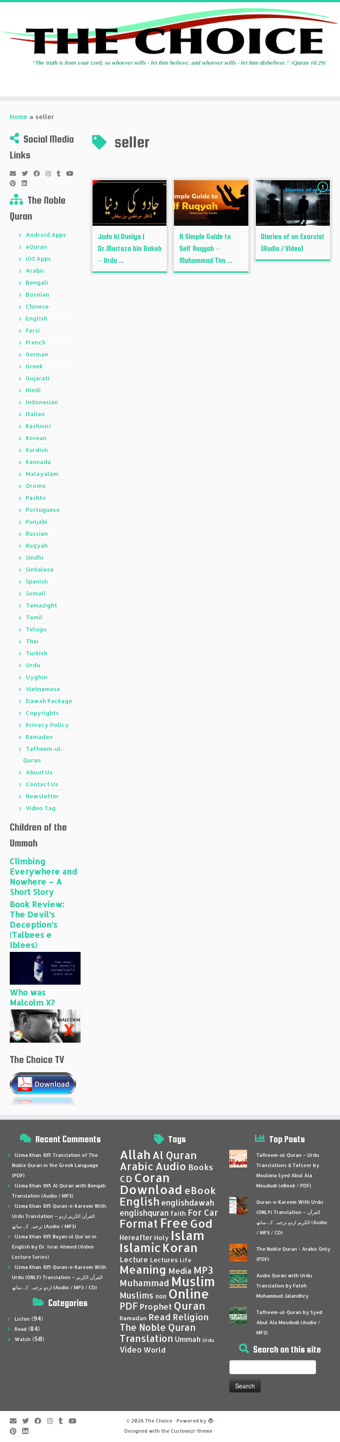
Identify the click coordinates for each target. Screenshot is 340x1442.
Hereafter (136, 1237)
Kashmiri (38, 425)
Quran (189, 1305)
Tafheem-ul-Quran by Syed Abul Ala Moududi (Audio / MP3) (289, 1322)
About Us (39, 772)
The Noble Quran (158, 1327)
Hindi (33, 390)
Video (131, 1349)
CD (126, 1178)
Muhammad (144, 1282)
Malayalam (42, 473)
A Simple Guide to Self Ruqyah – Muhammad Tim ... (205, 248)
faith (178, 1213)
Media (180, 1271)
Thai (32, 641)
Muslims (137, 1295)
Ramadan (39, 736)
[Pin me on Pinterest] (16, 183)
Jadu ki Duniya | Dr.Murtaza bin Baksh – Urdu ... (130, 248)
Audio (170, 1166)
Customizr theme (191, 1431)
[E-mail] (16, 173)
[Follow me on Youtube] (72, 173)
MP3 (203, 1270)
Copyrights (42, 712)
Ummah (188, 1339)
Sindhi (34, 557)
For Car (203, 1212)
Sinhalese (40, 569)
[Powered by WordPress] (211, 1419)
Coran (152, 1177)
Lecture (134, 1259)
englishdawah (187, 1202)
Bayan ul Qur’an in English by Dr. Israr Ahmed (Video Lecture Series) (54, 1246)
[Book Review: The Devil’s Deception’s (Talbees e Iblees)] (45, 967)
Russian (37, 533)
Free (174, 1223)
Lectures (164, 1260)
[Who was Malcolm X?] (45, 1025)
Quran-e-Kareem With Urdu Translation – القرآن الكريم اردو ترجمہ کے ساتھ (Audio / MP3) (59, 1216)
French (36, 342)
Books (200, 1167)
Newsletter (42, 796)
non (160, 1296)
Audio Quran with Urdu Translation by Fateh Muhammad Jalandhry (284, 1285)
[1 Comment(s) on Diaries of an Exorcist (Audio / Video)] (323, 195)
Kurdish (37, 449)
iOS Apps (38, 258)
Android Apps (46, 234)
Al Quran (174, 1155)
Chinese (37, 306)
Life (185, 1260)
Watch (23, 1339)
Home (18, 116)
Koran (180, 1247)
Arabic (35, 270)
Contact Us (42, 784)
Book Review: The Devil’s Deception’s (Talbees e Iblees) (37, 924)
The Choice (158, 1421)
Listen (22, 1319)
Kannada (38, 461)
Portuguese (43, 509)
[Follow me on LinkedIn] (27, 183)
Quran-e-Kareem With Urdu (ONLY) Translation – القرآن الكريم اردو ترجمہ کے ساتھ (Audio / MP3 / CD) (59, 1277)
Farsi (33, 330)
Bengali (37, 282)
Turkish (36, 653)
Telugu (36, 629)
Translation (146, 1338)
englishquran (144, 1213)
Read (21, 1329)
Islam (187, 1235)
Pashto (36, 497)
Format (139, 1223)
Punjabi (36, 521)
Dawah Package (49, 700)
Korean (36, 437)
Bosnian (37, 294)
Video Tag (41, 808)
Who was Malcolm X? (32, 997)
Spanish (37, 581)
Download (151, 1189)
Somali (36, 593)
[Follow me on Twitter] (28, 173)
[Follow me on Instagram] (51, 173)
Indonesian (42, 402)
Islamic (140, 1247)
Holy (161, 1237)
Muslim (193, 1281)
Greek (34, 366)
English (36, 318)
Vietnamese (43, 688)
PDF (129, 1306)
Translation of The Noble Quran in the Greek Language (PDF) (55, 1165)
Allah (135, 1154)
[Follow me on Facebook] (40, 173)
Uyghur (37, 676)
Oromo (36, 485)
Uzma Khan (28, 1155)
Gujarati (38, 378)
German (37, 354)
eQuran (36, 246)
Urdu (33, 665)
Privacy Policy (47, 724)
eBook (200, 1190)
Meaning (143, 1269)
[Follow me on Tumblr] (61, 173)
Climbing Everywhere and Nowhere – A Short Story (43, 876)
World (154, 1349)
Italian (35, 414)
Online (188, 1293)
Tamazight (41, 605)
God (201, 1223)
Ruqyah (37, 545)
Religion (191, 1316)
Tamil (34, 617)
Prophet (155, 1306)
